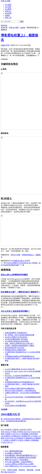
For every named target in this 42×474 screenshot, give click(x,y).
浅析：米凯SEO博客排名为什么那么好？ (19, 343)
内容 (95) (25, 429)
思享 (7, 45)
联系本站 (4, 25)
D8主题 (37, 470)
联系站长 (22, 470)
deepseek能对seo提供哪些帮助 (15, 405)
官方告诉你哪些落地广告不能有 (16, 339)
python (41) (29, 432)
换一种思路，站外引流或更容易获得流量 (19, 335)
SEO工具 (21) (8, 442)
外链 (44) (22, 432)
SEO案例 (8, 9)
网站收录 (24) (31, 438)
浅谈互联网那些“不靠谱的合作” (16, 333)
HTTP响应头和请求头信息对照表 (17, 341)
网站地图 (30, 470)
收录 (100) (18, 429)
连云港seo (20, 261)
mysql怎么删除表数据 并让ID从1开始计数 (20, 369)
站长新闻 (8, 13)
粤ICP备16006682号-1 (8, 472)
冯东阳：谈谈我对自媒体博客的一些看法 (19, 345)
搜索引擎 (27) (28, 436)
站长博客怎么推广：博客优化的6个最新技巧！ (21, 292)
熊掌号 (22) (16, 440)
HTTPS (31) (17, 434)
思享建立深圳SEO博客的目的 (15, 350)
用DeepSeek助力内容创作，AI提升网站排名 (20, 390)
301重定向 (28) (8, 436)
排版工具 (8, 17)
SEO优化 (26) (12, 438)
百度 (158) (11, 429)
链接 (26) (4, 438)
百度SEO (8, 11)
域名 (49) (16, 432)
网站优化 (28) (18, 436)
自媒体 (7, 15)
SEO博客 (14, 261)
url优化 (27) (37, 436)
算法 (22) (23, 440)
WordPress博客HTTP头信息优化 (17, 263)
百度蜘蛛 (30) (26, 434)
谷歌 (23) (9, 440)
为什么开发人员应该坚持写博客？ (15, 311)
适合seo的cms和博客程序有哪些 (14, 275)
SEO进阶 (8, 7)
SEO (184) (4, 429)
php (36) (36, 432)
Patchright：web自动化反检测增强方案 (18, 375)
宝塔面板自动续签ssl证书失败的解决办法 (19, 356)
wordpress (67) (8, 432)
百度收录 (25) (21, 438)
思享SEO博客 (5, 1)
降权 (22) (29, 440)
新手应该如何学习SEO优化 (14, 348)
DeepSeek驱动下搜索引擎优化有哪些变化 (19, 388)
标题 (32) (10, 434)
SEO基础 (8, 5)
